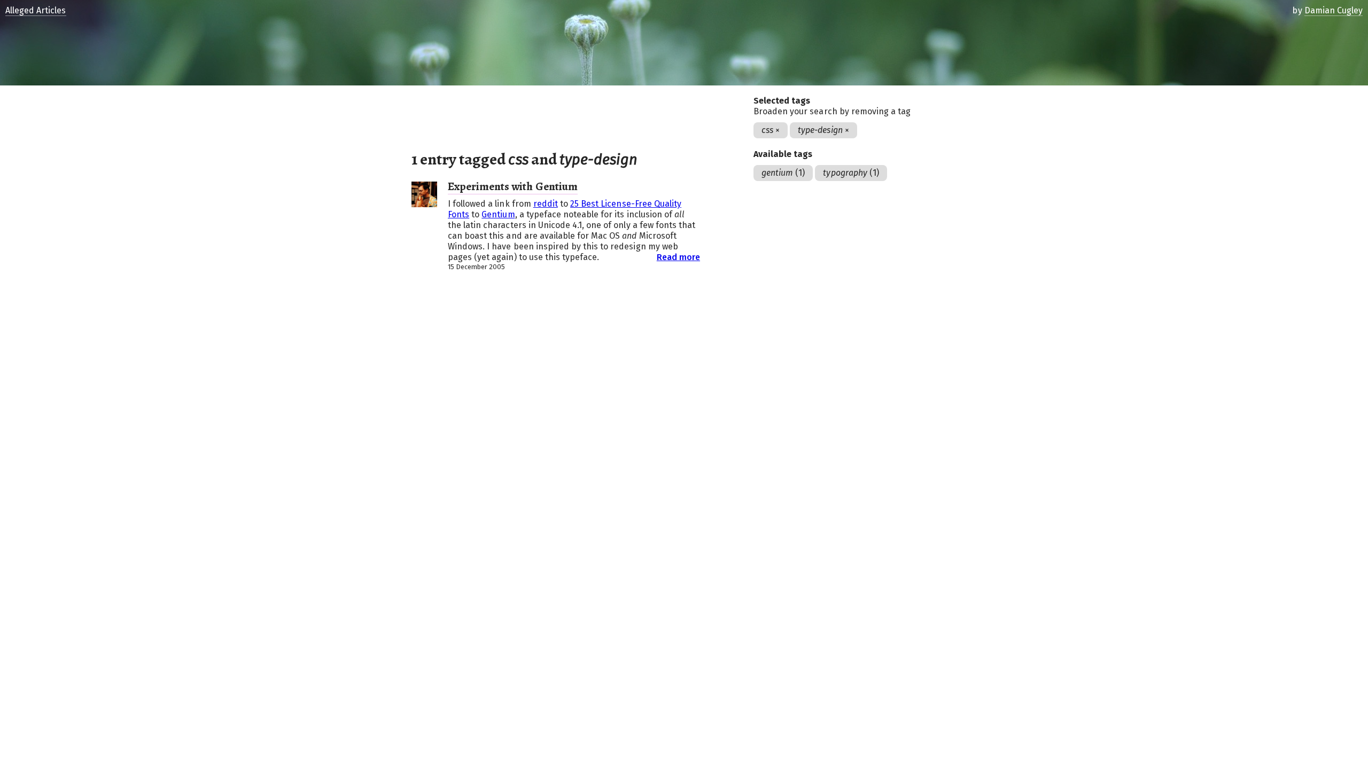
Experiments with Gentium (513, 186)
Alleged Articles (35, 10)
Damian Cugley (1333, 10)
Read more (678, 257)
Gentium (498, 214)
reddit (545, 204)
